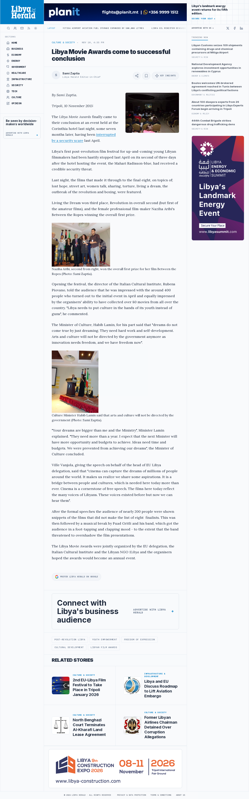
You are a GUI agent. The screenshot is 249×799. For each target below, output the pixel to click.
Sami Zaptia (70, 73)
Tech (14, 91)
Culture (16, 97)
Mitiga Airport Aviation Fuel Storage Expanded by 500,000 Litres (77, 28)
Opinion (16, 103)
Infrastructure (21, 79)
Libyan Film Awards (104, 647)
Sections (10, 36)
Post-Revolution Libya (69, 639)
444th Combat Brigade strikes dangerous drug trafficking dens (213, 122)
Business (17, 49)
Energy (15, 61)
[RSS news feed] (29, 28)
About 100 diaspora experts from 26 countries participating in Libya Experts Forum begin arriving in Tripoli (217, 105)
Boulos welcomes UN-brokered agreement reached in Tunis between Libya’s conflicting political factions (217, 86)
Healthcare (18, 73)
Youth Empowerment (104, 639)
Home (14, 42)
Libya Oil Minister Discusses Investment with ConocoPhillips (163, 28)
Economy (16, 55)
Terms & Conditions (161, 795)
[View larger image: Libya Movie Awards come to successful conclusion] (152, 113)
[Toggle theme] (35, 28)
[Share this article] (137, 76)
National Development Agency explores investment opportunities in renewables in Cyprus (216, 68)
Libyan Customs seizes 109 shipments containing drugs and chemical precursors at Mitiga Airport (217, 49)
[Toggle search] (8, 28)
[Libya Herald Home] (22, 12)
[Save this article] (146, 76)
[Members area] (15, 28)
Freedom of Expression (139, 639)
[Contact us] (22, 28)
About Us (180, 795)
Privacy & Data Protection (131, 795)
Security (17, 85)
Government (18, 67)
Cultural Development (69, 647)
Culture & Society (63, 42)
